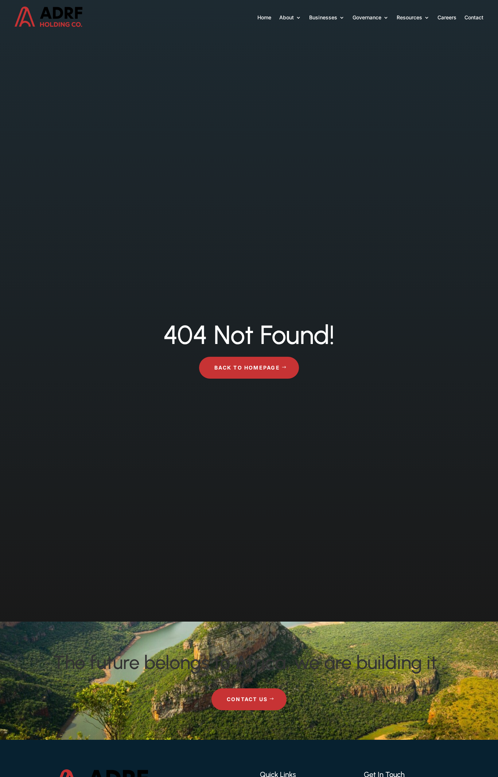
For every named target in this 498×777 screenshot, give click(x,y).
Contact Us (247, 699)
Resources (409, 17)
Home (264, 17)
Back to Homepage (247, 367)
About (286, 17)
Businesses (323, 17)
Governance (367, 17)
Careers (446, 17)
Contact (473, 17)
